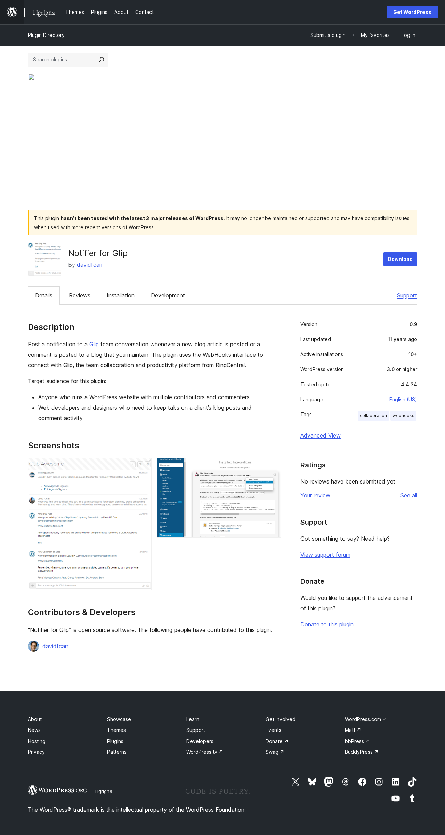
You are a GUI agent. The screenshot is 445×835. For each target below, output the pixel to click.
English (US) (403, 399)
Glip (94, 344)
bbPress (357, 741)
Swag (275, 752)
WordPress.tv (204, 752)
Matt (353, 730)
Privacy (36, 752)
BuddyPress (362, 752)
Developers (199, 741)
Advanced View (320, 435)
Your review (315, 495)
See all (408, 495)
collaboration (373, 415)
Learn (192, 719)
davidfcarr (90, 264)
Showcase (119, 719)
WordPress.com (366, 719)
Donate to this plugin (327, 624)
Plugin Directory (46, 35)
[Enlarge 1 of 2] (142, 467)
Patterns (117, 752)
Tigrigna (103, 791)
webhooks (403, 415)
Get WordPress (412, 12)
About (35, 719)
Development (168, 295)
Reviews (79, 295)
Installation (121, 295)
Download (400, 259)
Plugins (115, 741)
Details (43, 295)
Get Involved (281, 719)
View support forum (325, 554)
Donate (277, 741)
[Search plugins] (101, 60)
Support (407, 295)
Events (273, 730)
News (34, 730)
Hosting (37, 741)
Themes (116, 730)
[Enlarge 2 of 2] (271, 467)
